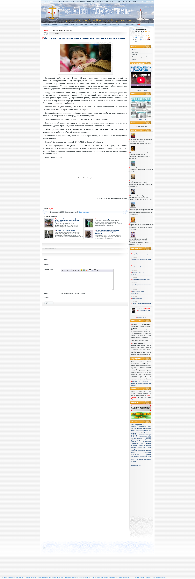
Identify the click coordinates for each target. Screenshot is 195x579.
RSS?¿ (134, 59)
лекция (148, 443)
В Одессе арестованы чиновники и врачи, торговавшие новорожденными (83, 38)
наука (149, 447)
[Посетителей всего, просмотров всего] (48, 549)
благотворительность (145, 434)
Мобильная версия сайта (140, 57)
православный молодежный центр (141, 456)
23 (141, 39)
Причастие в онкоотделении (104, 219)
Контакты (135, 54)
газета (148, 438)
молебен (148, 445)
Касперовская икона (144, 426)
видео (134, 436)
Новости (69, 31)
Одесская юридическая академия (141, 428)
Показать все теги (136, 465)
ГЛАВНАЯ (46, 25)
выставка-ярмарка (136, 438)
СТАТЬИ (74, 25)
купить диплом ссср (80, 577)
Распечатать (84, 212)
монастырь (141, 447)
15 (138, 37)
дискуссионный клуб (144, 440)
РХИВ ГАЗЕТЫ (141, 119)
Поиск (134, 50)
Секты (139, 432)
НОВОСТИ (55, 25)
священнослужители (137, 458)
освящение (141, 450)
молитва (133, 447)
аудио (133, 434)
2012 (132, 424)
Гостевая (135, 52)
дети (132, 440)
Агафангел (138, 425)
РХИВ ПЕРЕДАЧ (142, 90)
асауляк (148, 432)
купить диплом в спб (141, 577)
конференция (147, 441)
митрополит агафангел (138, 445)
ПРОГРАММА (94, 25)
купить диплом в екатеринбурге (36, 577)
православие (147, 452)
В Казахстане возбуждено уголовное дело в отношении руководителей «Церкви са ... (107, 232)
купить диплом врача (53, 577)
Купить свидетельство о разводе (12, 577)
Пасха (132, 430)
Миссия (55, 31)
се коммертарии (141, 317)
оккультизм (134, 450)
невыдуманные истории (141, 449)
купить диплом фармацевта (157, 577)
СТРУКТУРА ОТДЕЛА (116, 25)
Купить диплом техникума (95, 577)
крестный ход (137, 443)
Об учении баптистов (143, 310)
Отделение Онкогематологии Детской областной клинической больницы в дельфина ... (67, 220)
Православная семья (141, 430)
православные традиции (141, 454)
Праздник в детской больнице (65, 230)
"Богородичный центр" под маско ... (141, 279)
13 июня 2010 (57, 34)
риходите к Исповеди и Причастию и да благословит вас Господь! (141, 383)
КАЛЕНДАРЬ (130, 25)
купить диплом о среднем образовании (116, 577)
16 (141, 37)
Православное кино (136, 298)
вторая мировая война (144, 436)
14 (136, 37)
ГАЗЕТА (104, 25)
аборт (143, 432)
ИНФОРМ (65, 25)
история (133, 441)
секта (145, 458)
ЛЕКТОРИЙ (83, 25)
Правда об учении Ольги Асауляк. (140, 254)
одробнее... (135, 399)
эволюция (140, 459)
